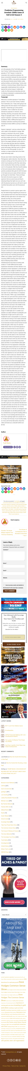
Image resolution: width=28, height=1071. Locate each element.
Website (5, 578)
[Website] (14, 447)
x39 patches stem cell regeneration (12, 1041)
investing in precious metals (13, 1010)
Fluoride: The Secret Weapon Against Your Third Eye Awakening (7, 532)
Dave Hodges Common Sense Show (13, 986)
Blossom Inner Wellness (7, 782)
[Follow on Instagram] (11, 1060)
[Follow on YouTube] (17, 1060)
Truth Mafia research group (15, 1034)
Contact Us (22, 1066)
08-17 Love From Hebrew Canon (14, 726)
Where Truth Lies (5, 849)
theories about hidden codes (13, 507)
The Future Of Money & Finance (10, 831)
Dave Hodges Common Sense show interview (16, 989)
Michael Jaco (5, 801)
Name (5, 563)
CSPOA (3, 785)
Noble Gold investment (15, 1018)
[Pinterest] (5, 30)
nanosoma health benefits (7, 1016)
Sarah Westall (5, 816)
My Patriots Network (6, 804)
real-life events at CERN (12, 506)
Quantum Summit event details (13, 1020)
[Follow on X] (14, 1060)
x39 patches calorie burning (18, 1038)
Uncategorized (5, 843)
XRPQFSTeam (5, 852)
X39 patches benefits (8, 1038)
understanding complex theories (12, 510)
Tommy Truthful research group (16, 1032)
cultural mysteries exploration (18, 979)
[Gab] (2, 30)
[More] (11, 30)
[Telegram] (11, 27)
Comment (6, 549)
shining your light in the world (7, 1024)
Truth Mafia (14, 8)
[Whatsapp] (8, 30)
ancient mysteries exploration (7, 977)
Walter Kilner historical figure (16, 512)
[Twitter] (20, 447)
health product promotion (17, 1000)
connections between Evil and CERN (11, 502)
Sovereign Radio (5, 822)
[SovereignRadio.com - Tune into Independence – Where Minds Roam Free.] (14, 2)
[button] (2, 3)
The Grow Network (6, 834)
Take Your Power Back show (17, 1030)
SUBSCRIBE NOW (14, 644)
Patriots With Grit (5, 807)
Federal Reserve (9, 1000)
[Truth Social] (8, 27)
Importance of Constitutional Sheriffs (8, 1003)
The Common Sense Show (8, 828)
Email (5, 570)
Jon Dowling (4, 795)
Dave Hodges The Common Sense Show (12, 998)
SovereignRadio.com (11, 1052)
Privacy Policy (6, 1066)
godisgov (3, 791)
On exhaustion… (9, 730)
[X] (5, 27)
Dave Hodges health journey (12, 994)
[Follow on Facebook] (8, 1060)
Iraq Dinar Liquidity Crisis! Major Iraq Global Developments (15, 745)
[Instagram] (21, 27)
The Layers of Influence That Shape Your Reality (15, 740)
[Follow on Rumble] (19, 1060)
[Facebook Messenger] (17, 27)
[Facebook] (2, 27)
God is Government (6, 789)
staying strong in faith (12, 1026)
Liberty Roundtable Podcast (8, 798)
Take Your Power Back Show (9, 825)
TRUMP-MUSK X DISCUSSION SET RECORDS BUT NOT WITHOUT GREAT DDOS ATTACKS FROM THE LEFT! (13, 771)
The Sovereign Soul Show (8, 837)
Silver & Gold (4, 819)
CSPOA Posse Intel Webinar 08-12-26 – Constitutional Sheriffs (16, 735)
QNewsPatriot (5, 810)
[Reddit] (14, 27)
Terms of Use (15, 1066)
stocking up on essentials (11, 1028)
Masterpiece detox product (10, 1012)
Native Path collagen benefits (18, 1016)
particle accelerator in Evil (12, 504)
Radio (2, 813)
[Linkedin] (24, 27)
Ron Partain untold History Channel (16, 1022)
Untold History (5, 846)
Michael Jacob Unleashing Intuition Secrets (15, 1014)
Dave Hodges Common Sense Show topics (10, 992)
